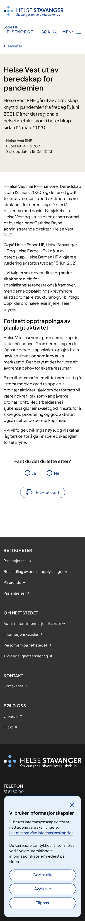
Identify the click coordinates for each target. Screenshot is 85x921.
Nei (57, 473)
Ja (34, 473)
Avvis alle (42, 888)
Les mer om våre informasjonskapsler (41, 832)
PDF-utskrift (47, 492)
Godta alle (43, 874)
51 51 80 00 (14, 791)
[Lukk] (72, 804)
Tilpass (42, 902)
